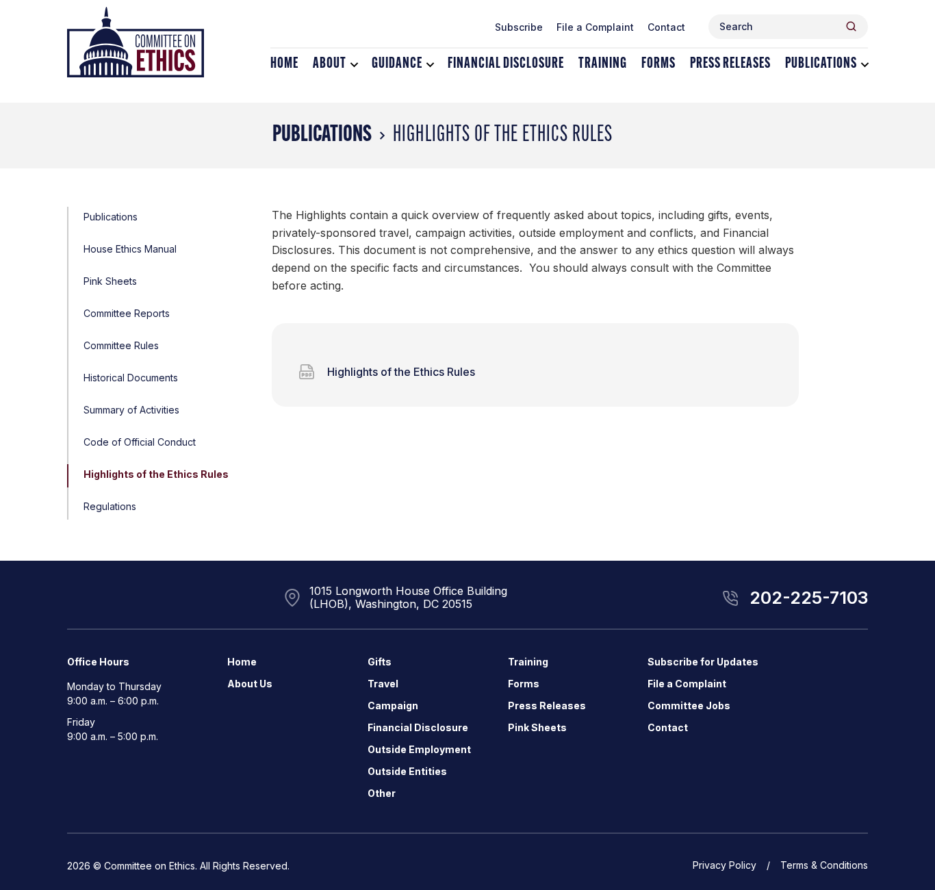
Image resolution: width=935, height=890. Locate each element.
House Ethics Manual (130, 249)
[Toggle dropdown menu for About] (354, 65)
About (329, 64)
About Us (249, 683)
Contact (666, 27)
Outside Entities (407, 771)
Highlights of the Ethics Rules (156, 474)
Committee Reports (127, 313)
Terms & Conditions (824, 865)
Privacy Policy (724, 865)
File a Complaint (595, 27)
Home (284, 64)
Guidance (397, 64)
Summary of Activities (131, 410)
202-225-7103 (809, 597)
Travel (383, 683)
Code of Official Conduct (140, 442)
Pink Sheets (110, 281)
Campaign (393, 705)
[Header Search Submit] (851, 26)
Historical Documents (131, 377)
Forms (658, 64)
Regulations (110, 506)
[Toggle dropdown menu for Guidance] (430, 65)
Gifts (380, 662)
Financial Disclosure (506, 64)
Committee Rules (121, 345)
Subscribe (519, 27)
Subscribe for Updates (703, 662)
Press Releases (730, 64)
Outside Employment (419, 749)
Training (602, 64)
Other (382, 793)
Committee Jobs (689, 705)
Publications (821, 64)
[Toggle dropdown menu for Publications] (865, 65)
